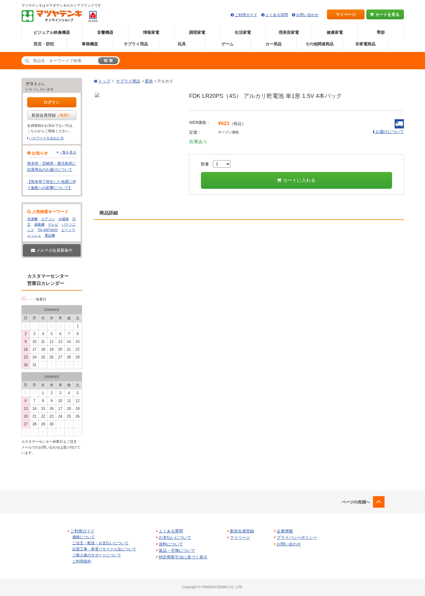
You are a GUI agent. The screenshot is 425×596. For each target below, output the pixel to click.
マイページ (346, 14)
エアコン (48, 219)
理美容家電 (289, 32)
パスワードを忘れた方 (46, 138)
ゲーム (227, 44)
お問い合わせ (307, 15)
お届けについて (389, 131)
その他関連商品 (319, 44)
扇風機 (39, 225)
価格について (83, 537)
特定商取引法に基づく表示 (183, 557)
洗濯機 (32, 219)
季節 (381, 32)
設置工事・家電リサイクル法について (104, 549)
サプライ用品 (136, 44)
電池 (149, 81)
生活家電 (243, 32)
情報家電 (151, 32)
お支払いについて (175, 537)
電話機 (50, 235)
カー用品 (273, 44)
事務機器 (90, 44)
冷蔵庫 (63, 219)
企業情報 (285, 531)
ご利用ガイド (246, 15)
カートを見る (387, 14)
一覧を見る (67, 152)
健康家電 (335, 32)
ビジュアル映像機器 (52, 32)
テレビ (53, 225)
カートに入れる (298, 180)
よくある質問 (276, 15)
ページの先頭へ (356, 502)
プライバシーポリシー (297, 537)
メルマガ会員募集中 (54, 250)
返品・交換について (177, 550)
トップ (104, 81)
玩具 (182, 44)
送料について (171, 544)
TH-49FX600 (48, 230)
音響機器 (105, 32)
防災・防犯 (44, 44)
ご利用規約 (81, 561)
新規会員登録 (52, 115)
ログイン (52, 102)
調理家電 (197, 32)
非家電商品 (365, 44)
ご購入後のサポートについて (96, 555)
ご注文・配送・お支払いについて (100, 543)
